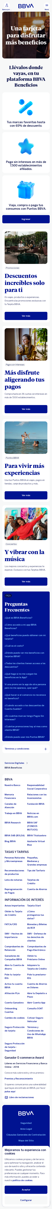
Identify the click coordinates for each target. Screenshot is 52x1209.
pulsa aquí (10, 1091)
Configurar (26, 1200)
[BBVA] (26, 1113)
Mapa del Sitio (26, 1140)
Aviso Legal (26, 1129)
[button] (26, 618)
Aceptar (26, 1189)
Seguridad (26, 1123)
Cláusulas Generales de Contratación (26, 1134)
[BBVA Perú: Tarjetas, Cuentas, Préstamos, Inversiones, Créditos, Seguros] (26, 6)
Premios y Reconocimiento (19, 1078)
